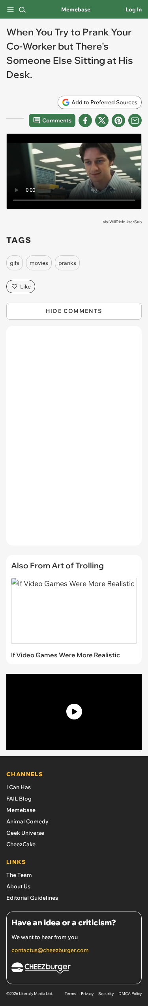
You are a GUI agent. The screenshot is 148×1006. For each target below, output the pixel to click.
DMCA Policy (130, 993)
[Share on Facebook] (85, 120)
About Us (18, 886)
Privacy (87, 993)
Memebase (75, 9)
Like (25, 286)
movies (39, 262)
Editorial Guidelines (32, 897)
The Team (19, 874)
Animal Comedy (27, 821)
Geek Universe (25, 832)
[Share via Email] (135, 120)
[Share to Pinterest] (118, 120)
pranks (67, 262)
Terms (70, 993)
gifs (14, 262)
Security (106, 993)
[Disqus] (74, 439)
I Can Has (18, 787)
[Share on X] (102, 120)
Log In (134, 9)
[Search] (22, 9)
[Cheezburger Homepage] (74, 969)
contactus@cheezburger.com (50, 950)
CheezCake (21, 844)
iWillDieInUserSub (125, 221)
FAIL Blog (19, 798)
